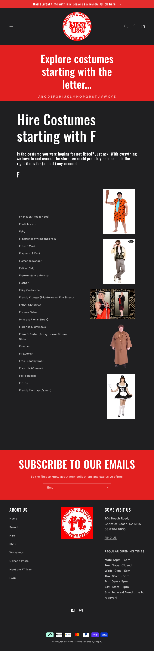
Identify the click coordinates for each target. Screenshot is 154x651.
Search (14, 527)
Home (13, 518)
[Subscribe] (106, 487)
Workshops (16, 552)
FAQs (13, 578)
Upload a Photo (19, 561)
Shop (12, 544)
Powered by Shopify (92, 642)
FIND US (111, 538)
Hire (12, 535)
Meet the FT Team (20, 569)
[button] (11, 26)
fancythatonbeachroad (71, 642)
